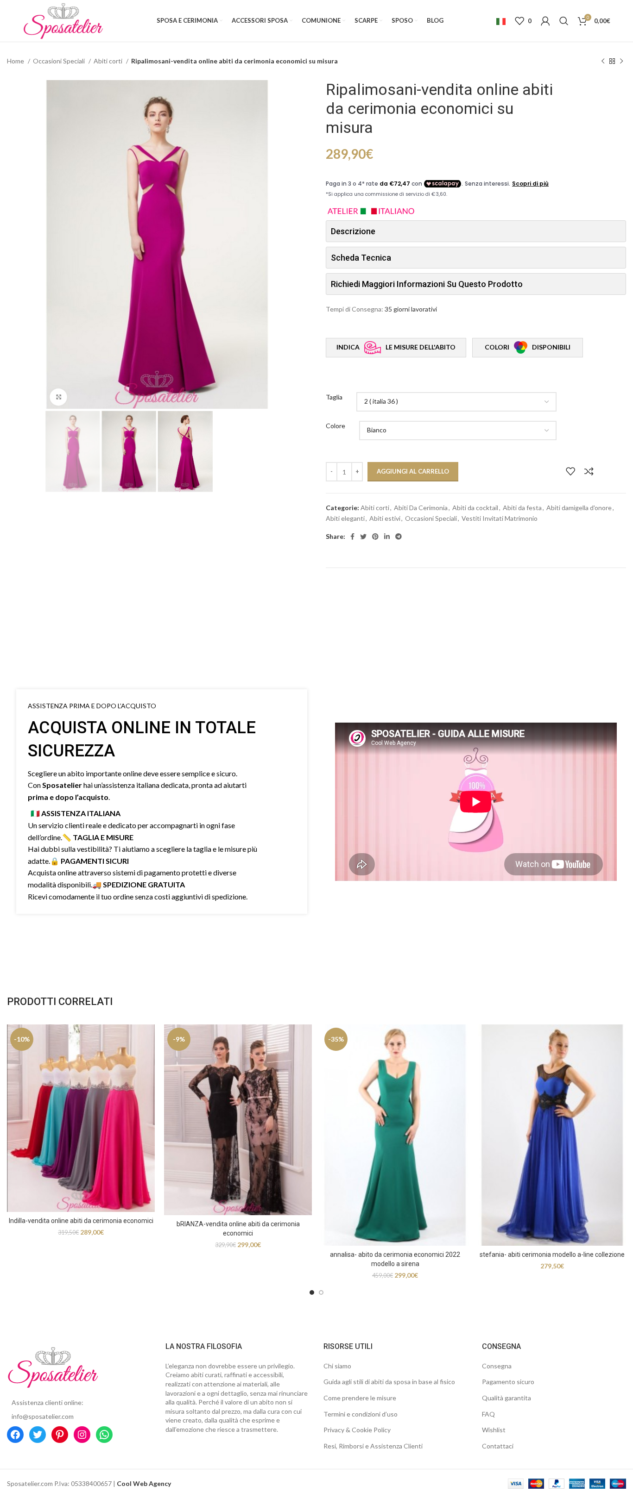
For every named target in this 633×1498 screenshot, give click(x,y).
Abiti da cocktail (475, 508)
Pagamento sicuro (508, 1382)
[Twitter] (37, 1434)
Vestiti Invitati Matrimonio (500, 518)
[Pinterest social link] (375, 537)
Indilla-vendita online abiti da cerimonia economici (81, 1220)
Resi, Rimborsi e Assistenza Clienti (373, 1446)
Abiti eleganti (345, 518)
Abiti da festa (522, 508)
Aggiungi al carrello (413, 471)
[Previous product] (603, 61)
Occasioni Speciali (59, 61)
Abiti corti (109, 61)
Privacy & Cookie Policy (357, 1430)
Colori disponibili (527, 347)
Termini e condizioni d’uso (360, 1414)
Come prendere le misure (359, 1398)
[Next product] (621, 61)
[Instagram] (82, 1434)
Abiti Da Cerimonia (421, 508)
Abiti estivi (384, 518)
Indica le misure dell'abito (396, 347)
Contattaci (497, 1446)
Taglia (334, 397)
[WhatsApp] (104, 1434)
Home (16, 61)
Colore (335, 426)
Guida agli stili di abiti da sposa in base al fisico (389, 1382)
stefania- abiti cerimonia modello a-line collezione (552, 1254)
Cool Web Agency (144, 1483)
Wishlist (494, 1430)
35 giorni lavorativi (411, 309)
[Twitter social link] (363, 537)
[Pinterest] (59, 1434)
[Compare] (589, 471)
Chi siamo (337, 1366)
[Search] (564, 21)
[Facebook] (15, 1434)
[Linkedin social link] (386, 537)
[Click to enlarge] (58, 397)
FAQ (488, 1414)
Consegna (497, 1366)
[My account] (545, 21)
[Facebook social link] (352, 537)
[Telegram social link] (398, 537)
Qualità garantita (506, 1398)
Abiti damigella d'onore (579, 508)
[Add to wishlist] (570, 471)
